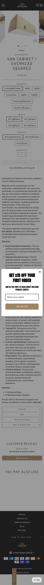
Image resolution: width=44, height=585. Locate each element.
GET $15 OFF (22, 306)
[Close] (40, 272)
